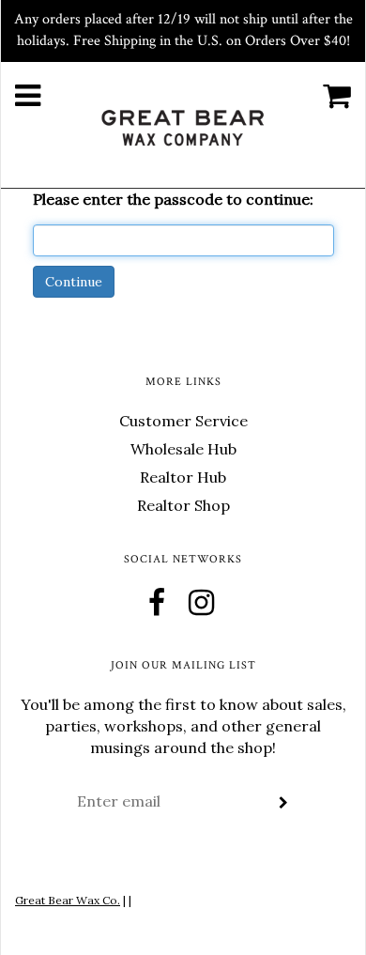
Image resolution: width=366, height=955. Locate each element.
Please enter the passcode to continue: (173, 199)
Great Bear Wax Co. (67, 900)
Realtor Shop (183, 505)
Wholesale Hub (183, 448)
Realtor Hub (183, 477)
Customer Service (183, 420)
